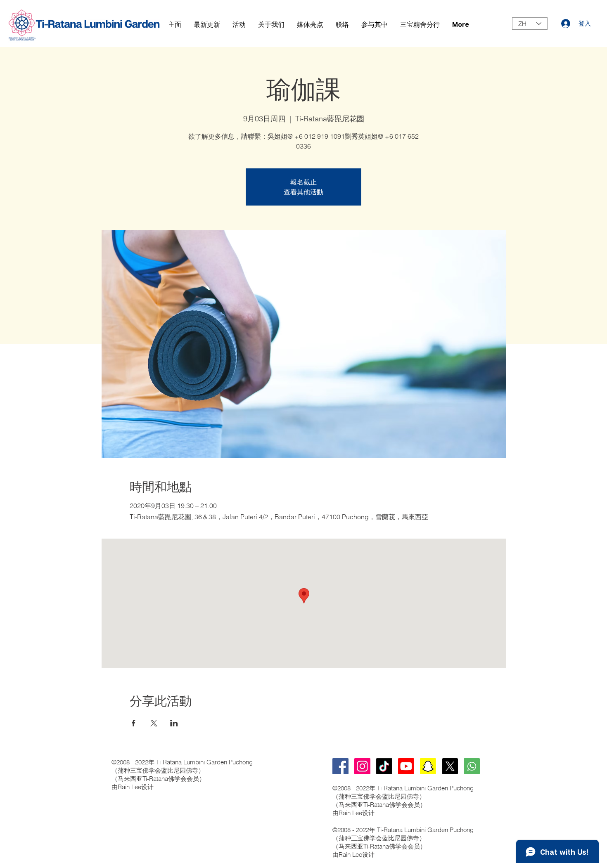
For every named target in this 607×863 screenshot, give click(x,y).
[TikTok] (384, 766)
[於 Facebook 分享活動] (134, 723)
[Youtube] (406, 766)
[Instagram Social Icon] (362, 766)
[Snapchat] (428, 766)
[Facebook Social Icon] (340, 766)
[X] (450, 766)
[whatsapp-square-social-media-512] (472, 766)
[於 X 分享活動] (154, 723)
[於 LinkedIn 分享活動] (174, 723)
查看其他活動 (303, 192)
